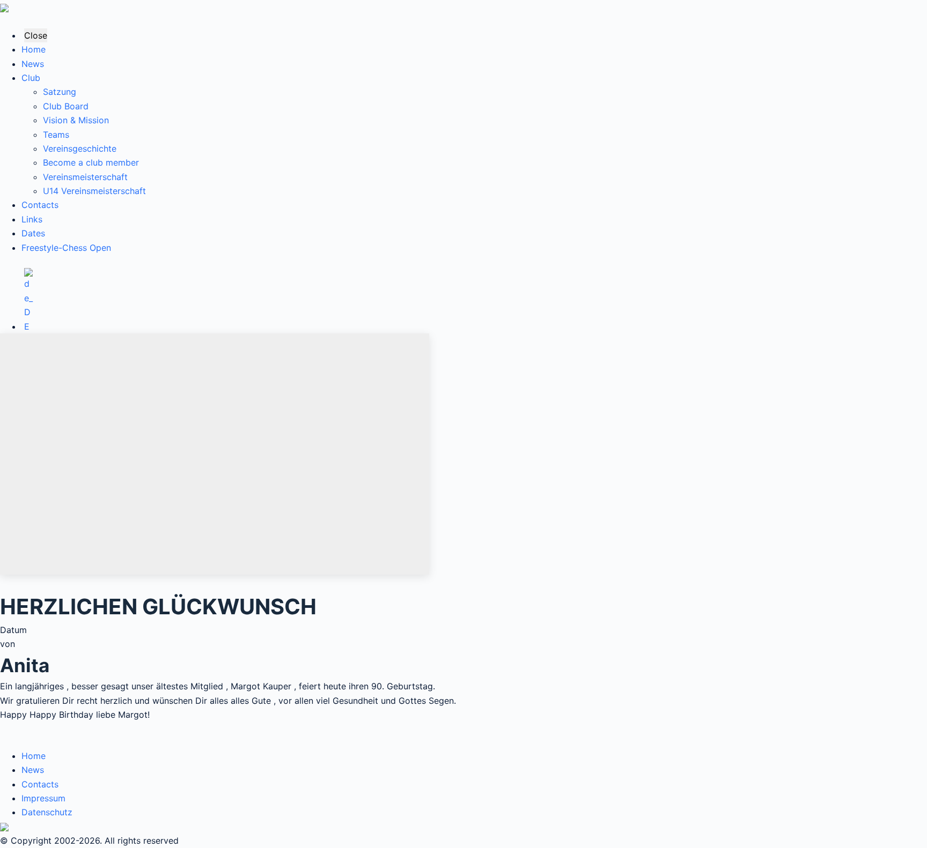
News (32, 63)
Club (30, 77)
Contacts (39, 204)
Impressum (43, 798)
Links (31, 219)
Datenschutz (46, 812)
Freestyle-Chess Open (66, 247)
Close (35, 35)
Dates (33, 233)
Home (33, 49)
